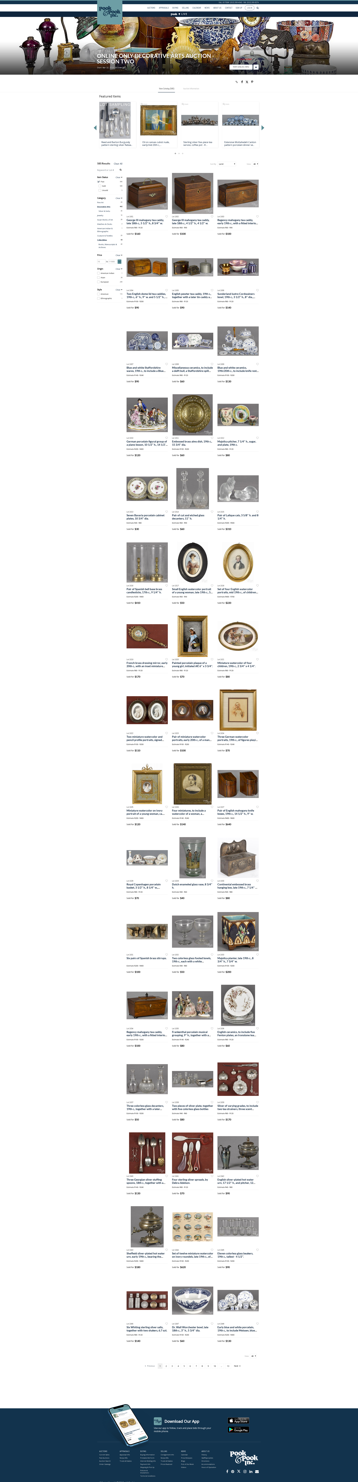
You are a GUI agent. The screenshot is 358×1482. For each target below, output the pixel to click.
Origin (100, 268)
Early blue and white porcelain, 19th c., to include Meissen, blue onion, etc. (236, 1330)
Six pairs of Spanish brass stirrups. (147, 958)
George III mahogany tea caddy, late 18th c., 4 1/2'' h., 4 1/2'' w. (190, 221)
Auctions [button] (151, 7)
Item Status (102, 177)
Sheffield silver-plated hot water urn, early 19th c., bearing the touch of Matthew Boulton (146, 1256)
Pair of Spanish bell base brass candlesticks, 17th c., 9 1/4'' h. (144, 590)
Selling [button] (185, 7)
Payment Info (145, 1464)
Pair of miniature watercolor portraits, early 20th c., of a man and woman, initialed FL (190, 740)
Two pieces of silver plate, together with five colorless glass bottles (192, 1107)
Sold (112, 186)
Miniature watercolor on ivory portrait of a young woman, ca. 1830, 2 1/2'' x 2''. (145, 814)
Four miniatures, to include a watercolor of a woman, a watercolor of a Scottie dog (189, 814)
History (204, 1455)
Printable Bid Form (147, 1458)
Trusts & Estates (126, 1461)
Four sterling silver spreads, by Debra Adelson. (190, 1181)
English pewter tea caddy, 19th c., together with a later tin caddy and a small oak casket (192, 297)
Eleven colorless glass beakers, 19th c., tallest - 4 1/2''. (235, 1255)
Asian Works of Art (105, 220)
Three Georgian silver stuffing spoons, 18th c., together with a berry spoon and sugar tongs (145, 1183)
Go (119, 261)
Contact (228, 7)
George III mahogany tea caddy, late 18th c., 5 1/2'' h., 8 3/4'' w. (145, 221)
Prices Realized (166, 1464)
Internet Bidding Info (148, 1461)
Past (111, 181)
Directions (205, 1461)
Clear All (118, 163)
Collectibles (102, 240)
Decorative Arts (103, 207)
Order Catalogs (104, 1464)
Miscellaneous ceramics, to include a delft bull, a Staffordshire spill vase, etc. (192, 371)
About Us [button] (217, 7)
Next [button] (263, 128)
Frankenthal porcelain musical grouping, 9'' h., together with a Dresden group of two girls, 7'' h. (191, 1035)
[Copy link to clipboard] (236, 82)
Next (236, 1366)
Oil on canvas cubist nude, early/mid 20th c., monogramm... (155, 143)
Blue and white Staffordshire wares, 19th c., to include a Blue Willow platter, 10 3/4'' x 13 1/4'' (146, 371)
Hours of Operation (209, 1467)
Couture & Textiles (105, 235)
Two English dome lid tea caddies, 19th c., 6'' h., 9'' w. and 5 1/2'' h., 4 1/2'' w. (147, 297)
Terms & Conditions (147, 1476)
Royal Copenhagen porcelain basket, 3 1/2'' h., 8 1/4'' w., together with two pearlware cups (147, 887)
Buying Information (147, 1455)
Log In (249, 8)
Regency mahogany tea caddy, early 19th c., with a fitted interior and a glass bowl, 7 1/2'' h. (146, 1035)
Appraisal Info (125, 1455)
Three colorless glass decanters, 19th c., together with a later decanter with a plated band (145, 1109)
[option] (117, 125)
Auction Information (191, 88)
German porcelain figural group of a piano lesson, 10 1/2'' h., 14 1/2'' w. (147, 444)
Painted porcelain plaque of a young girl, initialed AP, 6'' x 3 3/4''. (192, 664)
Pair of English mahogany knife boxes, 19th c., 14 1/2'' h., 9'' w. (235, 812)
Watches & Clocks (104, 224)
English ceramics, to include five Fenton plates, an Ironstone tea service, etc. (236, 1035)
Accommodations (208, 1464)
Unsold (112, 190)
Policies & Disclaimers (144, 1471)
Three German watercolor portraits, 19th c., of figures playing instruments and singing (238, 740)
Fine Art (100, 202)
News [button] (207, 7)
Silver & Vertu (104, 211)
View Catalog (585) (241, 67)
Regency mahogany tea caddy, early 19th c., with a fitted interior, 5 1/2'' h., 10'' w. (237, 223)
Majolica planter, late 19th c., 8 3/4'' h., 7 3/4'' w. (235, 959)
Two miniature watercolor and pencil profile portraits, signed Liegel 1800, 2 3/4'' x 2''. (144, 740)
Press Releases (186, 1458)
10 (215, 1366)
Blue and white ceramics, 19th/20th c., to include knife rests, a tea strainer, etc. (237, 371)
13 (228, 1366)
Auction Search (105, 1461)
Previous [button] (95, 128)
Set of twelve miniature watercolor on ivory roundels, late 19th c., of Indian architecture (192, 1256)
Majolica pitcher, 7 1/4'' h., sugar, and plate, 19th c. (236, 443)
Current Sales (104, 1455)
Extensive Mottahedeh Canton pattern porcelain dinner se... (240, 143)
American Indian (111, 273)
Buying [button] (175, 7)
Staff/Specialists (207, 1458)
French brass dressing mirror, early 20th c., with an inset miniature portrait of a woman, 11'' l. (147, 666)
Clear (118, 177)
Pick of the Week (187, 1464)
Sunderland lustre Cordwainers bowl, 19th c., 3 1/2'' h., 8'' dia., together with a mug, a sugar (236, 297)
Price (99, 255)
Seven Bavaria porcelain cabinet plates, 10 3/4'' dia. (145, 517)
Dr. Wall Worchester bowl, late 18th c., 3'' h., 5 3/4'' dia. (190, 1329)
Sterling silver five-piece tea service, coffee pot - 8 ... (197, 143)
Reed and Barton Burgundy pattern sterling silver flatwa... (116, 143)
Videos (183, 1467)
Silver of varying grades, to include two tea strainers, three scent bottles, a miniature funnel (237, 1109)
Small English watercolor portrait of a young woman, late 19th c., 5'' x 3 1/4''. (192, 592)
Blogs (183, 1461)
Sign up (239, 7)
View (249, 164)
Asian (111, 277)
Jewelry (100, 215)
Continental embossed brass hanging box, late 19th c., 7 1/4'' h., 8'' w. (237, 887)
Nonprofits (124, 1458)
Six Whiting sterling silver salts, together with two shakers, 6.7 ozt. (147, 1329)
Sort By (213, 164)
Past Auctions (104, 1458)
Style (99, 289)
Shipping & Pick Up (147, 1467)
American (111, 294)
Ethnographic (111, 298)
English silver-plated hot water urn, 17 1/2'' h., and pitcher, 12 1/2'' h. (235, 1183)
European (111, 282)
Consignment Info (167, 1455)
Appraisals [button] (164, 7)
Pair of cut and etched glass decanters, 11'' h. (188, 517)
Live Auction (107, 50)
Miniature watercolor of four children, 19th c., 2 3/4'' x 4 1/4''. (236, 664)
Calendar (196, 7)
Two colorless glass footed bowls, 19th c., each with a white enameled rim (191, 961)
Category (101, 198)
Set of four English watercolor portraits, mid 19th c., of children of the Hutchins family (236, 592)
